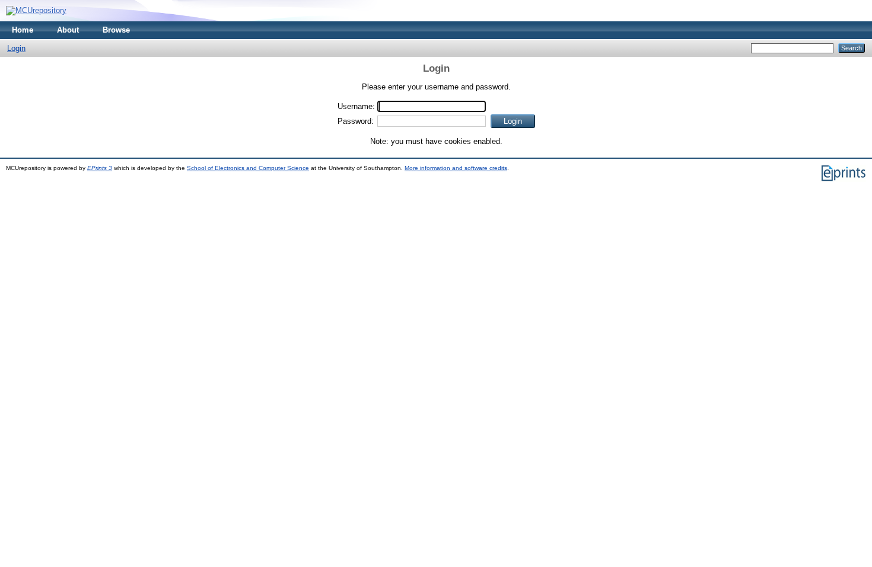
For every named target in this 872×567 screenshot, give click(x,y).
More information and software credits (456, 168)
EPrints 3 (99, 168)
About (68, 29)
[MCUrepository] (36, 10)
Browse (116, 29)
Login (16, 48)
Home (22, 29)
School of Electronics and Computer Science (248, 168)
